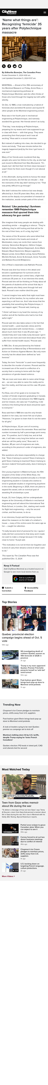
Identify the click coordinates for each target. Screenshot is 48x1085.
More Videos (7, 876)
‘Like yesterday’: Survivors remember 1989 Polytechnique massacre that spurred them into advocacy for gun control (21, 211)
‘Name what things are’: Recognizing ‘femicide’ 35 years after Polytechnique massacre (22, 26)
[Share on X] (4, 66)
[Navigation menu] (45, 12)
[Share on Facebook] (9, 66)
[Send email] (20, 66)
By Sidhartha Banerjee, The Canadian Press (21, 72)
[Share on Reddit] (14, 66)
